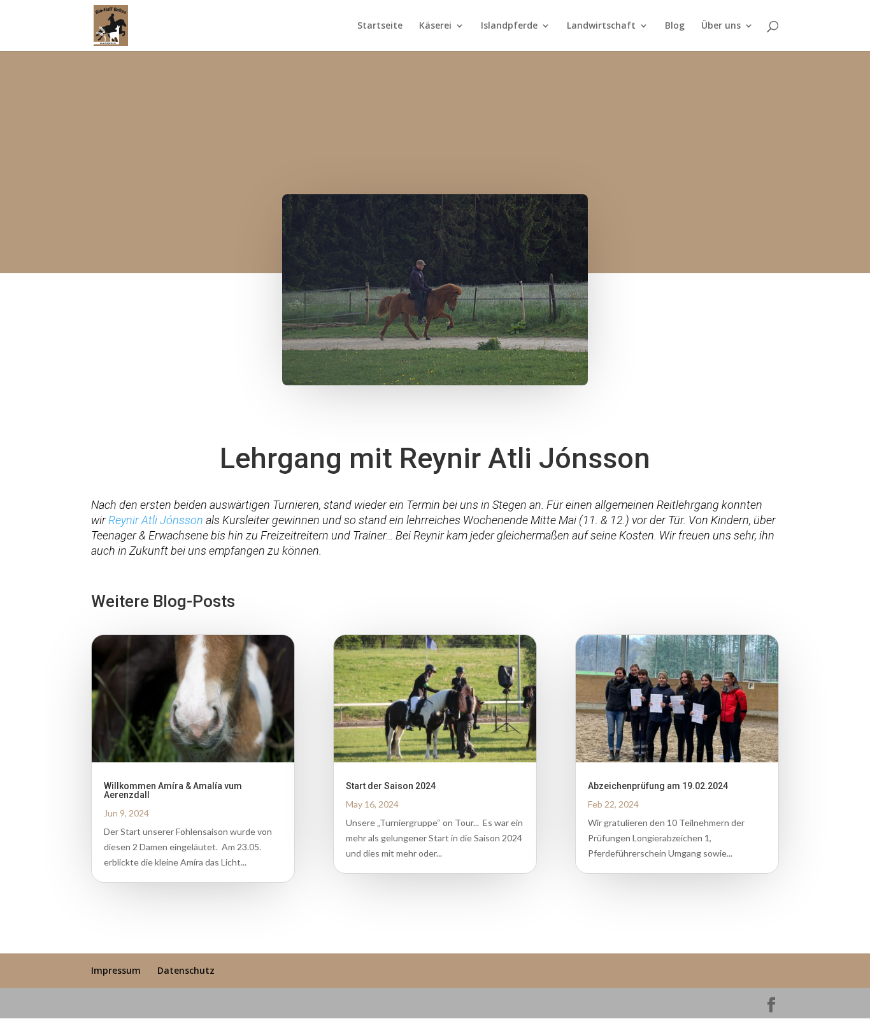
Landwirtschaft (601, 26)
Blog (675, 26)
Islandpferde (509, 26)
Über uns (721, 26)
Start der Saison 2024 (391, 786)
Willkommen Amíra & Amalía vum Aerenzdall (173, 790)
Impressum (116, 970)
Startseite (380, 26)
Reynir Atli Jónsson (155, 520)
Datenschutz (186, 970)
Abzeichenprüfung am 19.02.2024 (658, 786)
